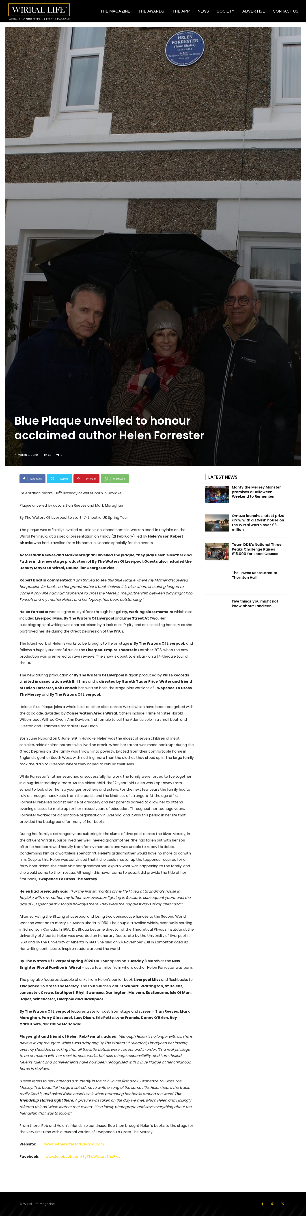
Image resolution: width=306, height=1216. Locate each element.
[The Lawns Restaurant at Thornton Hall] (217, 580)
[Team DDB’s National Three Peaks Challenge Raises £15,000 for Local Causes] (217, 552)
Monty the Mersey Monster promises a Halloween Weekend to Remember (256, 492)
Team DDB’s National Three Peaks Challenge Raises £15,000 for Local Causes (257, 549)
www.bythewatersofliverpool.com (74, 1144)
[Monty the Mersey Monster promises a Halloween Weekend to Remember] (217, 494)
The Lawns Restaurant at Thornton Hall (255, 575)
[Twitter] (283, 1204)
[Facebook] (262, 1204)
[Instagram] (272, 1204)
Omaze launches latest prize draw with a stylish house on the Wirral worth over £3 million (258, 522)
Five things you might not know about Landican (255, 604)
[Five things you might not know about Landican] (217, 608)
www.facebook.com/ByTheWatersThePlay (83, 1156)
